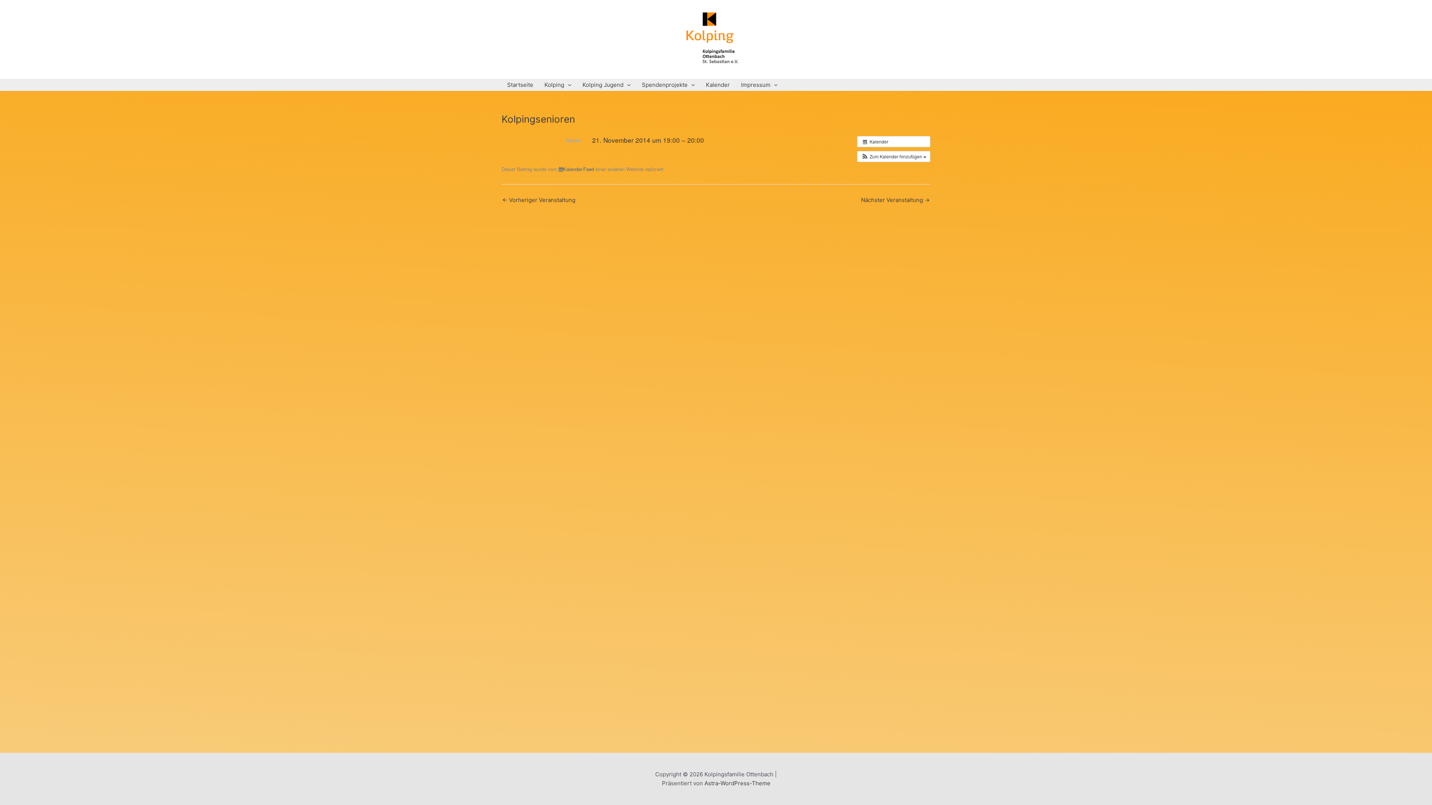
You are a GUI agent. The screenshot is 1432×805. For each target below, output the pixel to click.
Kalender (718, 84)
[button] (893, 156)
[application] (567, 85)
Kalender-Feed (578, 169)
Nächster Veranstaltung (895, 200)
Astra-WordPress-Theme (737, 783)
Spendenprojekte (665, 84)
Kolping (554, 84)
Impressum (755, 84)
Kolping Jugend (603, 84)
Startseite (520, 84)
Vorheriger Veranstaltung (538, 200)
